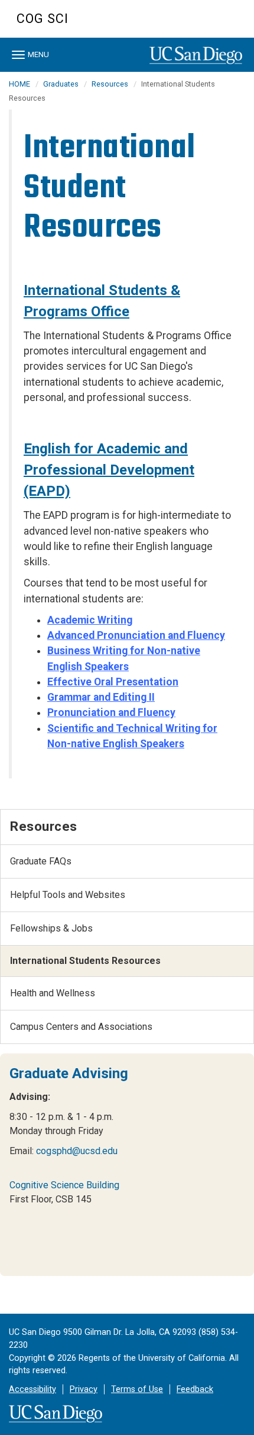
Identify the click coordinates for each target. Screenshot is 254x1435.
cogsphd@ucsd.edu (77, 1150)
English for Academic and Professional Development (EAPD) (109, 469)
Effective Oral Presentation (112, 682)
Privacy (83, 1389)
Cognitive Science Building (64, 1185)
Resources (110, 83)
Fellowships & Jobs (51, 928)
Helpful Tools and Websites (67, 894)
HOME (19, 83)
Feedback (195, 1389)
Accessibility (32, 1389)
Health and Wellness (52, 993)
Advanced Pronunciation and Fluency (136, 635)
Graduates (61, 83)
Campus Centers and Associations (81, 1026)
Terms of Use (137, 1389)
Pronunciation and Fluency (111, 712)
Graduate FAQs (40, 861)
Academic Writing (89, 620)
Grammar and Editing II (101, 697)
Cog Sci (43, 18)
